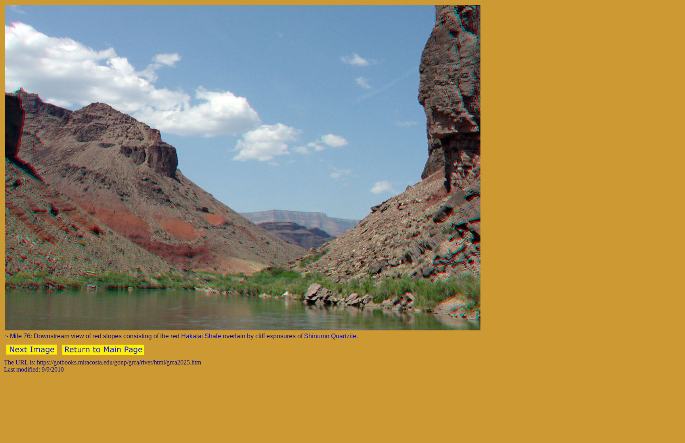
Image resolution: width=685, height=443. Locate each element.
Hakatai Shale (201, 336)
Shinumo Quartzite (330, 336)
